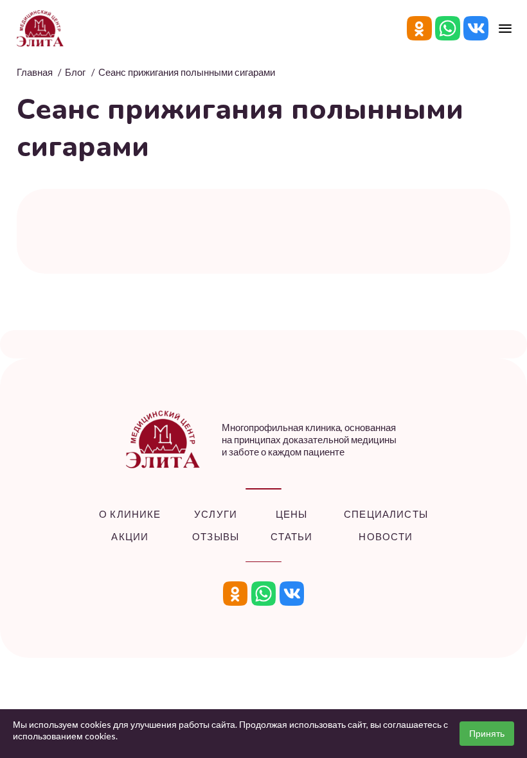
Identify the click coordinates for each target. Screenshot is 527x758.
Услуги (215, 514)
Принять (487, 733)
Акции (129, 536)
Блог (75, 72)
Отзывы (215, 536)
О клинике (130, 514)
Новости (386, 536)
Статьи (292, 536)
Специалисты (386, 514)
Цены (292, 514)
